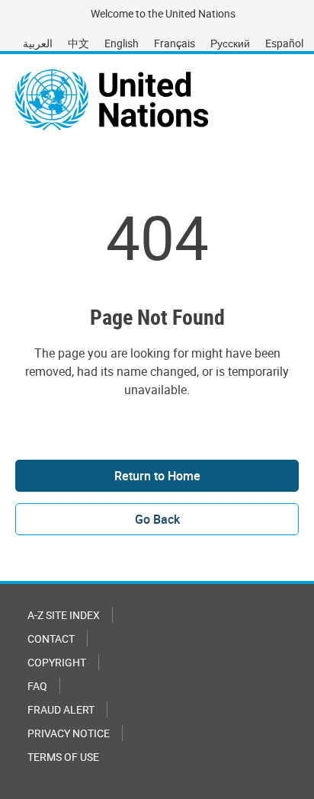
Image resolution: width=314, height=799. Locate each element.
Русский (230, 43)
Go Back (157, 519)
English (121, 43)
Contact (51, 638)
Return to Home (157, 475)
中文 (78, 43)
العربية (38, 43)
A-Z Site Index (63, 615)
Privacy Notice (68, 733)
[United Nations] (111, 99)
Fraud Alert (61, 709)
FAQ (37, 686)
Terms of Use (63, 756)
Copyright (56, 662)
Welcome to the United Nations (163, 13)
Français (174, 43)
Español (284, 43)
